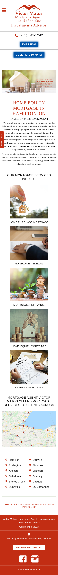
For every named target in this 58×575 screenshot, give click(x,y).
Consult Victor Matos (17, 505)
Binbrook (38, 465)
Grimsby (38, 476)
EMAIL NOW (29, 44)
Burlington (15, 465)
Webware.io (35, 569)
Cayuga (37, 481)
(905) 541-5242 (31, 35)
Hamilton (14, 460)
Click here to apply (29, 55)
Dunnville (14, 487)
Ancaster (14, 470)
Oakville (37, 460)
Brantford (38, 470)
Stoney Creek (17, 481)
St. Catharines (41, 487)
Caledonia (15, 476)
